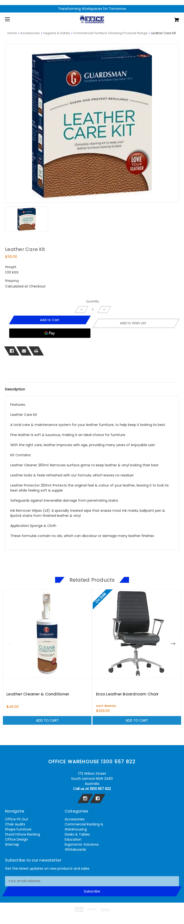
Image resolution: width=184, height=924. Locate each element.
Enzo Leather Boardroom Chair (127, 694)
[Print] (36, 351)
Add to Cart (47, 720)
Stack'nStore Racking (22, 834)
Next (174, 643)
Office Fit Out (16, 819)
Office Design (16, 839)
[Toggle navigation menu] (11, 19)
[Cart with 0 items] (161, 17)
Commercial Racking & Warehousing (84, 827)
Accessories (75, 819)
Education (73, 839)
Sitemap (12, 844)
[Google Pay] (50, 333)
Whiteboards (75, 849)
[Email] (24, 351)
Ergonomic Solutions (82, 844)
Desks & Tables (77, 834)
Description (15, 389)
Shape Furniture (18, 829)
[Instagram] (85, 798)
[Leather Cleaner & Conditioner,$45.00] (47, 633)
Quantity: (93, 301)
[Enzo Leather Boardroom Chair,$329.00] (137, 633)
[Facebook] (11, 351)
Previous (9, 643)
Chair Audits (15, 824)
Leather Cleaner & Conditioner (37, 694)
